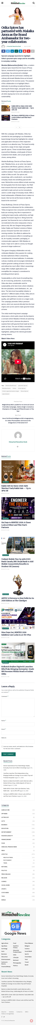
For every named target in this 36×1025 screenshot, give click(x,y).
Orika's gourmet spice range (10, 391)
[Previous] (16, 127)
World (3, 900)
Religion (4, 878)
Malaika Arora (6, 388)
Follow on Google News (7, 1014)
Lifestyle (4, 854)
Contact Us (19, 1012)
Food (3, 843)
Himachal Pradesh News (9, 847)
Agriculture (5, 810)
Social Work (5, 885)
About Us (3, 1012)
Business (5, 482)
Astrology (5, 817)
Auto (3, 821)
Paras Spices (24, 391)
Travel (5, 863)
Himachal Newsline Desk (14, 46)
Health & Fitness (8, 857)
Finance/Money (6, 839)
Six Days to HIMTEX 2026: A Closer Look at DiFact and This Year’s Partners (23, 117)
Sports (3, 889)
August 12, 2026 (5, 637)
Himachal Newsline (10, 1020)
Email (3, 729)
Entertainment (6, 832)
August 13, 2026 (5, 569)
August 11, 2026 (5, 676)
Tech (3, 896)
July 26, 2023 (27, 46)
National (4, 867)
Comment (5, 696)
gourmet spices (22, 385)
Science (3, 881)
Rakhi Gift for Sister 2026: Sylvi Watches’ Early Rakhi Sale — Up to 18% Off (23, 108)
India (3, 850)
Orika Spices (21, 388)
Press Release (5, 874)
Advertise (11, 1012)
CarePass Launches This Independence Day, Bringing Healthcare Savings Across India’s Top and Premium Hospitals (18, 775)
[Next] (19, 127)
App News (4, 813)
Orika (14, 388)
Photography (7, 860)
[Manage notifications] (31, 1020)
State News (5, 892)
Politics (4, 870)
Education (4, 828)
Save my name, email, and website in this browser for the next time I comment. (18, 747)
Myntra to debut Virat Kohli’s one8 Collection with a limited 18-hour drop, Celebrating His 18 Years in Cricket (17, 783)
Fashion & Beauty (7, 836)
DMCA (26, 1012)
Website (3, 738)
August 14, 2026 (15, 112)
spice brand (5, 394)
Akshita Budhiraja (11, 385)
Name (3, 720)
